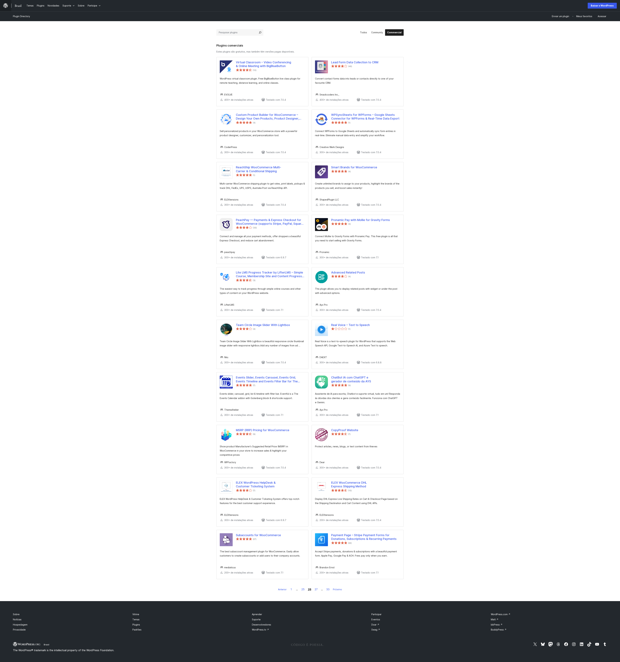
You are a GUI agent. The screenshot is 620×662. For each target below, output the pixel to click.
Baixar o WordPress (602, 5)
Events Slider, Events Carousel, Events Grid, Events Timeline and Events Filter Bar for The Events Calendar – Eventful (267, 379)
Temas (136, 619)
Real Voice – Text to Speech (350, 325)
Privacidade (19, 629)
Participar (376, 614)
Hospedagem (20, 624)
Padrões (136, 629)
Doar (375, 624)
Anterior (282, 589)
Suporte (256, 619)
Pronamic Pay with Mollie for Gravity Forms (360, 220)
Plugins (136, 624)
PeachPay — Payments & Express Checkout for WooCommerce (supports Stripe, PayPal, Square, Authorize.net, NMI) (270, 222)
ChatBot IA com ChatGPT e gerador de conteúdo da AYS (351, 379)
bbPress (496, 624)
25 (303, 589)
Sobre (16, 614)
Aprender (257, 614)
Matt (494, 619)
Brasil (46, 644)
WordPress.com (500, 614)
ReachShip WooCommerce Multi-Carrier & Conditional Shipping (258, 169)
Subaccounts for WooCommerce (258, 535)
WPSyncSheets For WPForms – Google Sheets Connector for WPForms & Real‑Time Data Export (365, 116)
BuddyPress (498, 629)
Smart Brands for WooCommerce (354, 167)
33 (328, 589)
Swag (375, 629)
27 (316, 589)
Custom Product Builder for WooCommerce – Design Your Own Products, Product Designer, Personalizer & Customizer (267, 117)
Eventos (375, 619)
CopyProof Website (344, 430)
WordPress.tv (260, 629)
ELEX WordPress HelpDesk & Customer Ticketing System (256, 484)
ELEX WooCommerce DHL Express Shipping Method (349, 484)
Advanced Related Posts (348, 272)
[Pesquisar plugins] (260, 32)
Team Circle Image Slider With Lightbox (263, 325)
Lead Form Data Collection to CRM (354, 62)
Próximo (337, 589)
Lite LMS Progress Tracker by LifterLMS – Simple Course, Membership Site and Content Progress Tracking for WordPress (269, 274)
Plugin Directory (21, 16)
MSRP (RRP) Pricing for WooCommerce (262, 430)
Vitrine (135, 614)
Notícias (17, 619)
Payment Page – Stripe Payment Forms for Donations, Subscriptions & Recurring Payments (364, 537)
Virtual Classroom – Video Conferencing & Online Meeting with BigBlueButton (263, 64)
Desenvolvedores (261, 624)
